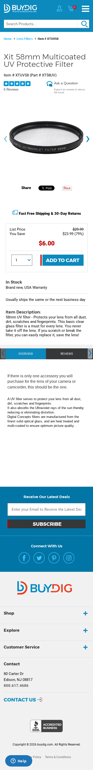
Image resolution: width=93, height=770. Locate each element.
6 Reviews (11, 89)
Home (8, 39)
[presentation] (5, 138)
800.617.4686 (16, 685)
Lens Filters (25, 39)
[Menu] (85, 9)
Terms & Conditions (58, 757)
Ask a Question (66, 83)
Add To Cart (62, 260)
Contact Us (20, 700)
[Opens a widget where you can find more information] (18, 761)
